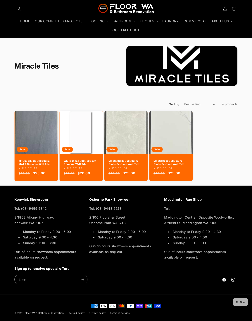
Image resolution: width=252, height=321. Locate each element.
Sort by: (174, 104)
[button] (18, 8)
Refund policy (77, 313)
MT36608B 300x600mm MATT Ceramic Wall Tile (34, 162)
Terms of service (120, 313)
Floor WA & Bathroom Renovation (44, 313)
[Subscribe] (82, 279)
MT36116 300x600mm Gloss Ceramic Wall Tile (168, 162)
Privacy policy (97, 313)
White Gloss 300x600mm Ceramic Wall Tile (80, 162)
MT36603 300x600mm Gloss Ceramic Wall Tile (123, 162)
